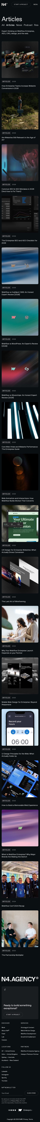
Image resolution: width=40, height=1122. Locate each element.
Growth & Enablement (28, 1037)
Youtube (4, 1081)
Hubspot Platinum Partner (30, 1054)
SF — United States (8, 1051)
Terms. (31, 1119)
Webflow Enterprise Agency (30, 1051)
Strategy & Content (27, 1027)
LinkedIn (4, 1071)
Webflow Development (28, 1033)
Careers (4, 1040)
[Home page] (4, 4)
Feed (3, 1033)
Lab (3, 1037)
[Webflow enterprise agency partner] (28, 1110)
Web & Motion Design (28, 1030)
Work (3, 1027)
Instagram (5, 1074)
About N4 (5, 1030)
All (3, 25)
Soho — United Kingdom (10, 1054)
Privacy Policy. (15, 1101)
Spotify (4, 1077)
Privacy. (25, 1119)
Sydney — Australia (8, 1057)
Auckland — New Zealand (10, 1060)
